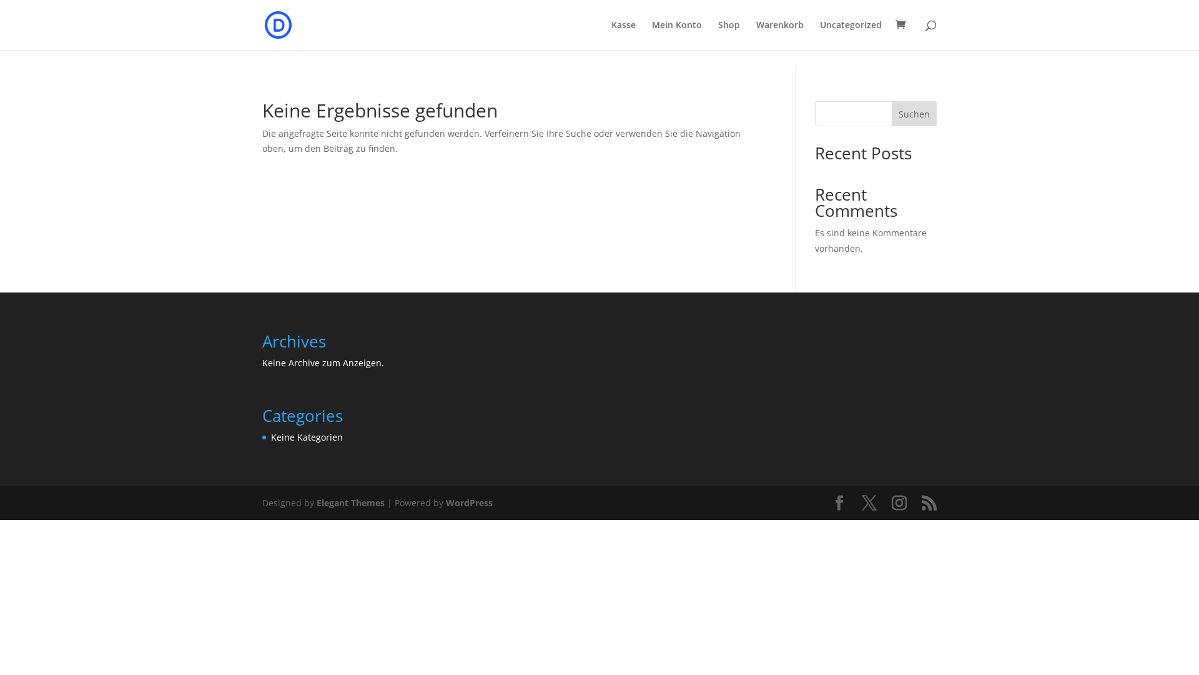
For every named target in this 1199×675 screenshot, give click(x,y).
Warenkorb (780, 26)
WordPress (469, 503)
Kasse (623, 26)
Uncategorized (851, 26)
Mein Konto (677, 26)
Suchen (914, 114)
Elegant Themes (351, 503)
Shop (729, 26)
